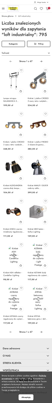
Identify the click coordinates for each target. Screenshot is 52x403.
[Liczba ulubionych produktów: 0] (41, 8)
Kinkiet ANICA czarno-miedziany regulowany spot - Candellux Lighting (12, 230)
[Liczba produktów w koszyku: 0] (47, 8)
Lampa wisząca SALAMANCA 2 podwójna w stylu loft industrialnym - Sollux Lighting (12, 99)
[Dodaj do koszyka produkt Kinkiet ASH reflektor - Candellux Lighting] (20, 265)
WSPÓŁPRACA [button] (11, 370)
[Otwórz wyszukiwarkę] (35, 8)
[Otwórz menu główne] (3, 8)
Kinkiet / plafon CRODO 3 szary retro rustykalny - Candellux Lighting (13, 143)
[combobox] (26, 53)
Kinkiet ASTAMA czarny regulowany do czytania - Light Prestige (13, 317)
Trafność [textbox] (5, 53)
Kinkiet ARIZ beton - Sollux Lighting (36, 230)
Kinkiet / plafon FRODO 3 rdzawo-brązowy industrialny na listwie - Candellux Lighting (38, 143)
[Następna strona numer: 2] (41, 61)
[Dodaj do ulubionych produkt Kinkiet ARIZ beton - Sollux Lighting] (45, 201)
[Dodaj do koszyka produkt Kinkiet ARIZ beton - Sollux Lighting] (45, 221)
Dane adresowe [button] (11, 348)
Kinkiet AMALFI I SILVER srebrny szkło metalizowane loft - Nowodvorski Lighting (38, 187)
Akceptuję (26, 397)
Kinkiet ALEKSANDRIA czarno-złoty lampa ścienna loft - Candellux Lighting (13, 187)
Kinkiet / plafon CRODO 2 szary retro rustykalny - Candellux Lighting (38, 99)
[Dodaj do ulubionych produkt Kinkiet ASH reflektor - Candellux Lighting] (21, 244)
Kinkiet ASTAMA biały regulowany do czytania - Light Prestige (38, 274)
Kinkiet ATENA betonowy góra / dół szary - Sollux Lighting (37, 317)
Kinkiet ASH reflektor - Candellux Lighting (12, 274)
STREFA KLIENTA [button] (12, 363)
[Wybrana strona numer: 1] (26, 61)
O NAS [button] (6, 356)
